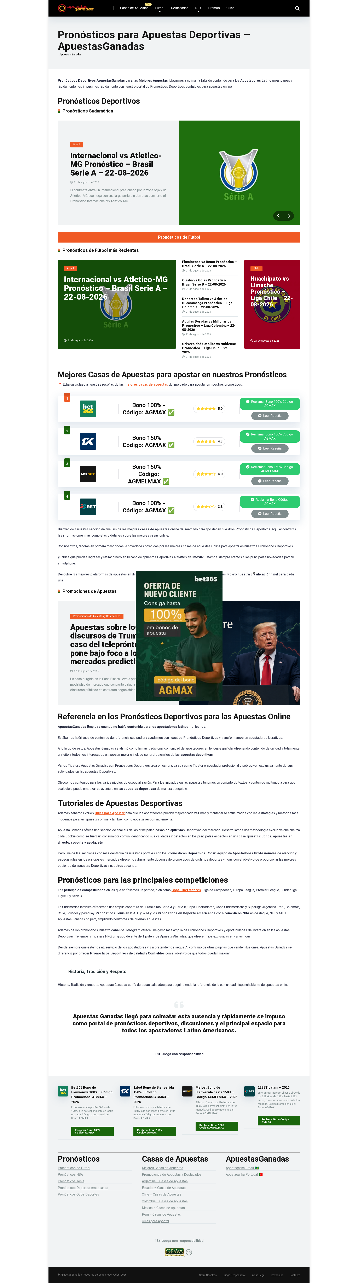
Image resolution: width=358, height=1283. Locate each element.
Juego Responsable (234, 1275)
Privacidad (277, 1275)
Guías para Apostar (110, 813)
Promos (214, 8)
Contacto (295, 1275)
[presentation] (278, 216)
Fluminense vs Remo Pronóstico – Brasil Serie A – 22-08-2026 (209, 264)
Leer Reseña (272, 416)
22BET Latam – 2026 (273, 1087)
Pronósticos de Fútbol (179, 237)
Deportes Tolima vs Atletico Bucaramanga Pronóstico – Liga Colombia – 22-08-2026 (207, 303)
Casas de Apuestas (134, 8)
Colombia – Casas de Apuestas (165, 1201)
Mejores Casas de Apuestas (162, 1168)
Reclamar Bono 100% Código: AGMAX (272, 404)
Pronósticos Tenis (71, 1181)
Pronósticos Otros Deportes (78, 1194)
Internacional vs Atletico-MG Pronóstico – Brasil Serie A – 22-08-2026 (116, 164)
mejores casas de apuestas (146, 384)
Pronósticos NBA (70, 1175)
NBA (198, 8)
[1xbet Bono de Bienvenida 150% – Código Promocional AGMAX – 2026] (88, 449)
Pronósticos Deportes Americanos (83, 1188)
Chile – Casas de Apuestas (161, 1194)
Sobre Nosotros (208, 1275)
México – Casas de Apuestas (163, 1208)
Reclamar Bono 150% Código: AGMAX (272, 436)
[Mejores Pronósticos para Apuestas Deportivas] (76, 6)
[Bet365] (179, 641)
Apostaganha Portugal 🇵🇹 (244, 1175)
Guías (230, 8)
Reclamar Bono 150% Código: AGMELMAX (272, 469)
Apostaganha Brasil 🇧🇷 (242, 1168)
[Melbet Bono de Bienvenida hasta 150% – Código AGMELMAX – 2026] (88, 481)
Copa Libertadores (186, 890)
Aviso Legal (258, 1275)
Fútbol (159, 8)
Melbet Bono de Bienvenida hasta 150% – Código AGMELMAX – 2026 (216, 1092)
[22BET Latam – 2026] (88, 514)
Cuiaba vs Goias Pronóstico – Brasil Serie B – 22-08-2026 (205, 282)
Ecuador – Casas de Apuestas (164, 1188)
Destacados (180, 8)
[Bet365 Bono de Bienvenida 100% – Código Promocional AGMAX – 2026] (88, 416)
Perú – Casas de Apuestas (161, 1214)
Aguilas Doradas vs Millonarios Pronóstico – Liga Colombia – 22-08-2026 (208, 325)
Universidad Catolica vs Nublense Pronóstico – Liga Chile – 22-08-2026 (209, 348)
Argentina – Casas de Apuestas (165, 1181)
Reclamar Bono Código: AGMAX (272, 502)
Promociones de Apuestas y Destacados (172, 1175)
